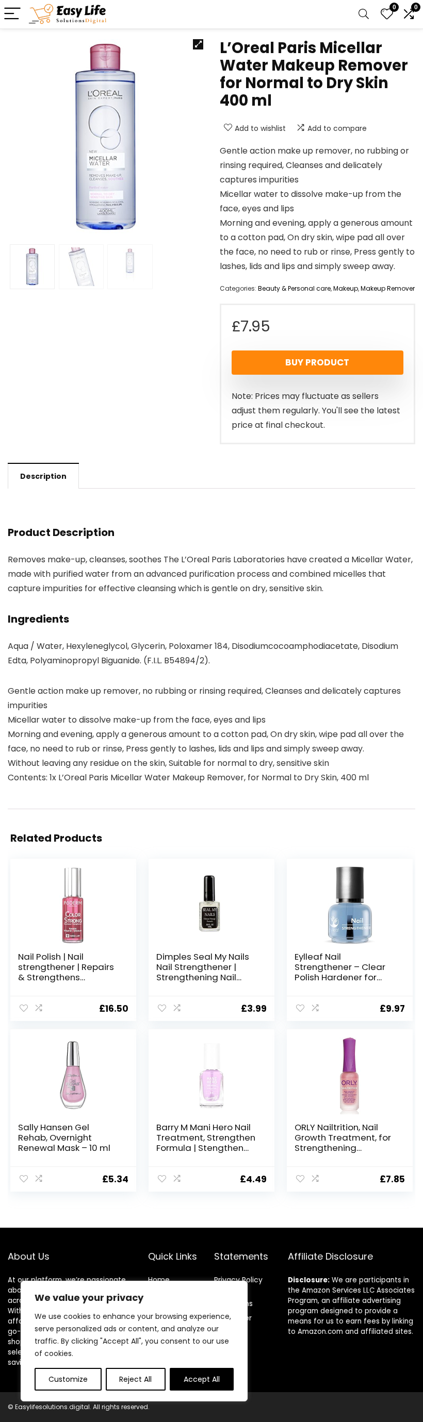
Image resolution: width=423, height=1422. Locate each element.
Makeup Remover (388, 288)
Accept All (202, 1379)
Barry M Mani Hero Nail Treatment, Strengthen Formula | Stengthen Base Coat (205, 1142)
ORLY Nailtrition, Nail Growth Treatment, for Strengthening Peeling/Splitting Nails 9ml (343, 1148)
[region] (134, 1341)
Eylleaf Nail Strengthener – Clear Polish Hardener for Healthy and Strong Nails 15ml (340, 977)
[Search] (363, 14)
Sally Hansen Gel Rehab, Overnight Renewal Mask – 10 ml (64, 1137)
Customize (68, 1379)
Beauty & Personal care (294, 288)
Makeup (345, 288)
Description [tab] (43, 476)
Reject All (135, 1379)
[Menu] (12, 14)
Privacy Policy (238, 1280)
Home (159, 1280)
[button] (198, 44)
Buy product (317, 362)
